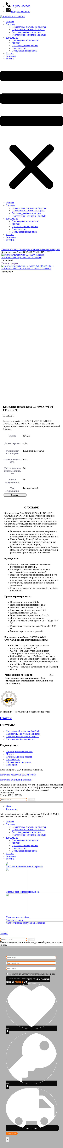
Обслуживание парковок (24, 50)
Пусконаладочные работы (25, 45)
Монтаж (16, 42)
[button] (31, 130)
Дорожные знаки (14, 920)
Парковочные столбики (17, 917)
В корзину (15, 495)
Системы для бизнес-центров (26, 32)
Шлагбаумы (25, 249)
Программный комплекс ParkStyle (29, 35)
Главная (10, 21)
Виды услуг (12, 37)
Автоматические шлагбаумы (45, 249)
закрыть (4, 933)
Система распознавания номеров (22, 892)
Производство (19, 48)
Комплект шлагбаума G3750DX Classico (21, 257)
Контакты (11, 56)
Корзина (10, 58)
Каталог (10, 53)
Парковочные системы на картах (28, 29)
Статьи (6, 718)
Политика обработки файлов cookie (18, 774)
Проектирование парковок (25, 40)
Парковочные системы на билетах (29, 27)
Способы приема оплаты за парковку (24, 866)
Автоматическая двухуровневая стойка (25, 923)
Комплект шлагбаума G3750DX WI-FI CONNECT (26, 268)
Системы (10, 24)
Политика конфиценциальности (16, 779)
